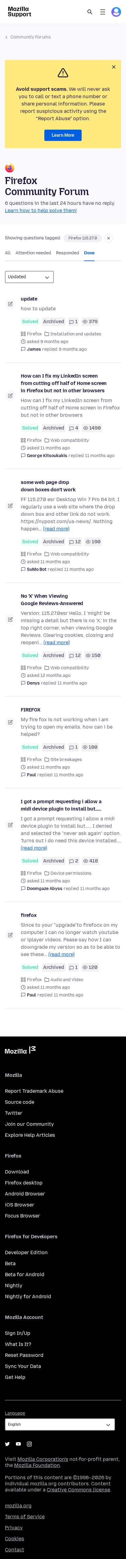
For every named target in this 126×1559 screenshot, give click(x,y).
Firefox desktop (24, 1183)
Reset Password (24, 1355)
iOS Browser (19, 1205)
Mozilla (20, 1051)
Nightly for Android (28, 1296)
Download (17, 1172)
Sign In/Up (17, 1333)
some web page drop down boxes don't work (48, 486)
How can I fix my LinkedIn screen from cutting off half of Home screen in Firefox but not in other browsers (64, 383)
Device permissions (70, 873)
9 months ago (73, 349)
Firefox (34, 334)
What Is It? (18, 1344)
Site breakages (66, 759)
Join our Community (29, 1124)
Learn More (63, 135)
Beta (10, 1263)
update (29, 299)
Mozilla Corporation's (42, 1459)
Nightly (13, 1285)
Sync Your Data (23, 1366)
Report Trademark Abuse (34, 1091)
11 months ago (99, 455)
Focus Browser (22, 1216)
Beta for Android (24, 1274)
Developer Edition (26, 1252)
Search (90, 12)
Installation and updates (75, 334)
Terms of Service (25, 1517)
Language (15, 1413)
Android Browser (25, 1194)
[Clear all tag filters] (108, 238)
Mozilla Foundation (37, 1465)
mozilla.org (18, 1506)
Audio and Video (66, 979)
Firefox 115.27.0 (83, 238)
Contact (14, 1550)
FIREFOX (30, 710)
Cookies (14, 1539)
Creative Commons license (78, 1490)
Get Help (15, 1377)
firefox (29, 915)
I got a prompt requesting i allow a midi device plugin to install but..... (61, 805)
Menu (103, 12)
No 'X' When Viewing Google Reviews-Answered (52, 599)
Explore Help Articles (30, 1135)
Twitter (13, 1113)
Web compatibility (69, 440)
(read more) (56, 529)
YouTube (18, 1444)
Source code (19, 1102)
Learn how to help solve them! (41, 210)
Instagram (29, 1444)
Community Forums (30, 37)
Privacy (14, 1528)
